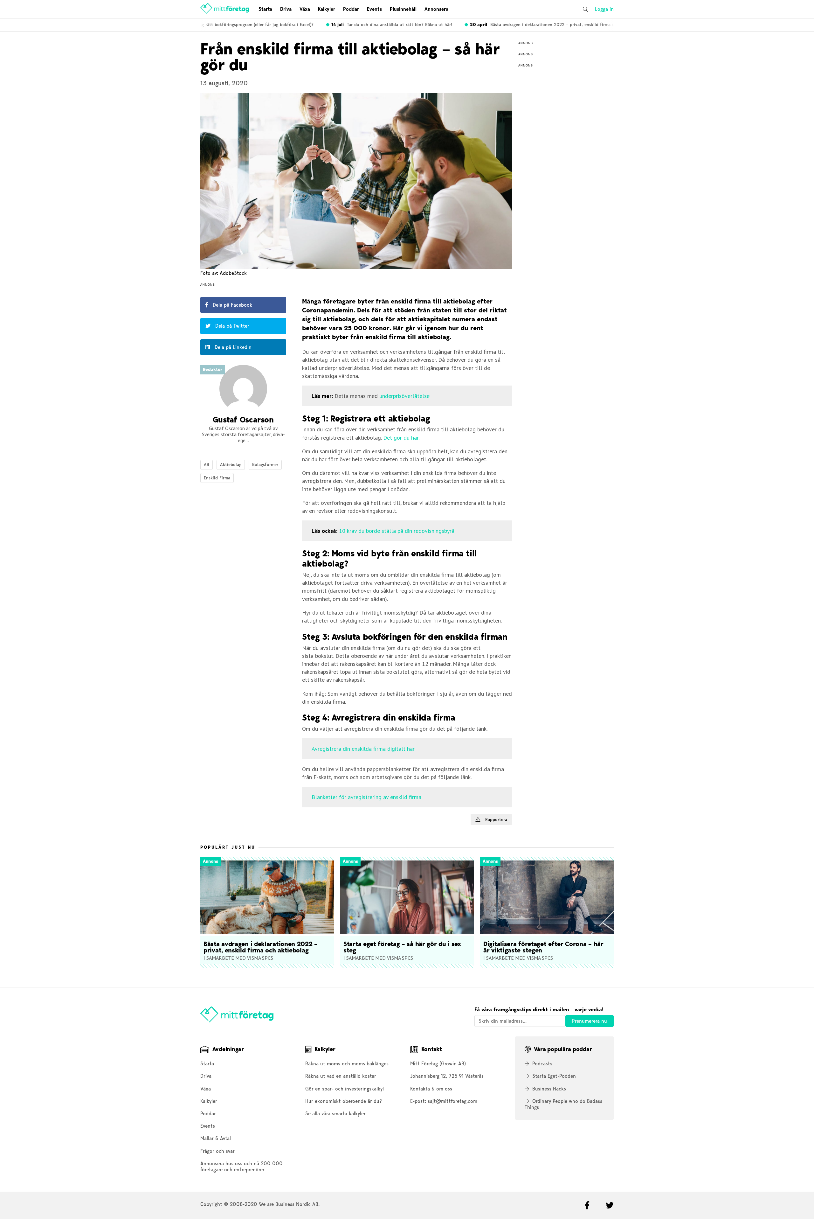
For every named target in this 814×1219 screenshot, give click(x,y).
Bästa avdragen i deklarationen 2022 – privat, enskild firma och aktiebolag (544, 24)
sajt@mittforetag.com (452, 1101)
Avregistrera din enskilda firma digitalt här (363, 748)
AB (206, 464)
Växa (305, 9)
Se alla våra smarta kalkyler (335, 1114)
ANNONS (207, 284)
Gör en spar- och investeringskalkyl (344, 1089)
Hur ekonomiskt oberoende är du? (343, 1101)
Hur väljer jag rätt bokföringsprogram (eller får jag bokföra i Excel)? (223, 24)
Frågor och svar (217, 1151)
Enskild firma (217, 477)
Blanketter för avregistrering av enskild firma (366, 797)
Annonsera (436, 9)
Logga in (604, 9)
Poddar (351, 9)
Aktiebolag (230, 464)
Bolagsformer (265, 464)
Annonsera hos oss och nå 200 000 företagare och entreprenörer (241, 1166)
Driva (286, 9)
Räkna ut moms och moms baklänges (347, 1064)
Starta (265, 9)
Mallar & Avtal (215, 1138)
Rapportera (495, 819)
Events (374, 9)
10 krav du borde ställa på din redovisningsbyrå (396, 530)
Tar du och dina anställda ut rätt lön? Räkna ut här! (380, 24)
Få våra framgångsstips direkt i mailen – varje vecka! (539, 1010)
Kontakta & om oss (431, 1089)
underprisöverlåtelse (404, 396)
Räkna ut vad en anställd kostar (340, 1076)
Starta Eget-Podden (554, 1076)
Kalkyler (326, 9)
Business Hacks (549, 1089)
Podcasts (542, 1064)
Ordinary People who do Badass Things (563, 1104)
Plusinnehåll (403, 9)
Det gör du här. (401, 437)
